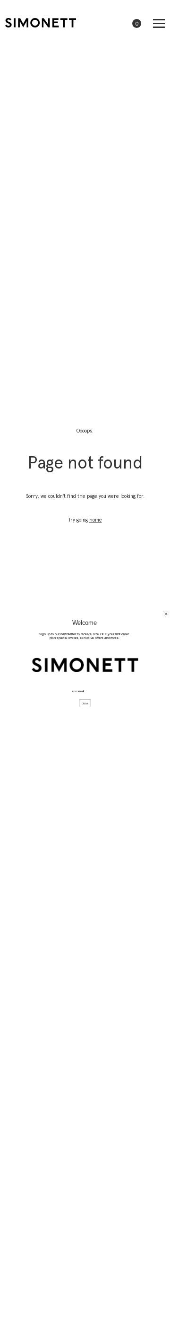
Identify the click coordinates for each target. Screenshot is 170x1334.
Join (85, 703)
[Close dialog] (166, 614)
